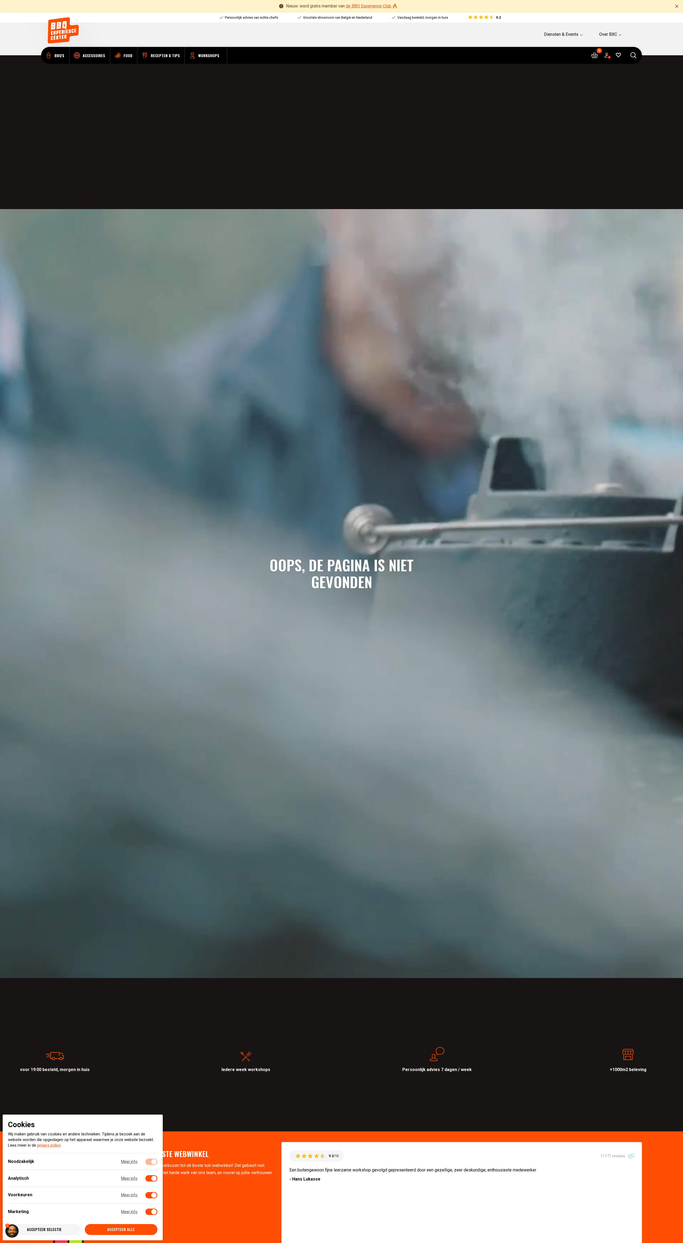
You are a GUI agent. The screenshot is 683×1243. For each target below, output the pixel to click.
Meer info (129, 1162)
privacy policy (48, 1145)
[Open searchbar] (633, 55)
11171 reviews (613, 1156)
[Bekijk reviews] (484, 17)
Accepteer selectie (44, 1229)
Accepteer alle (121, 1229)
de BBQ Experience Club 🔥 (372, 6)
